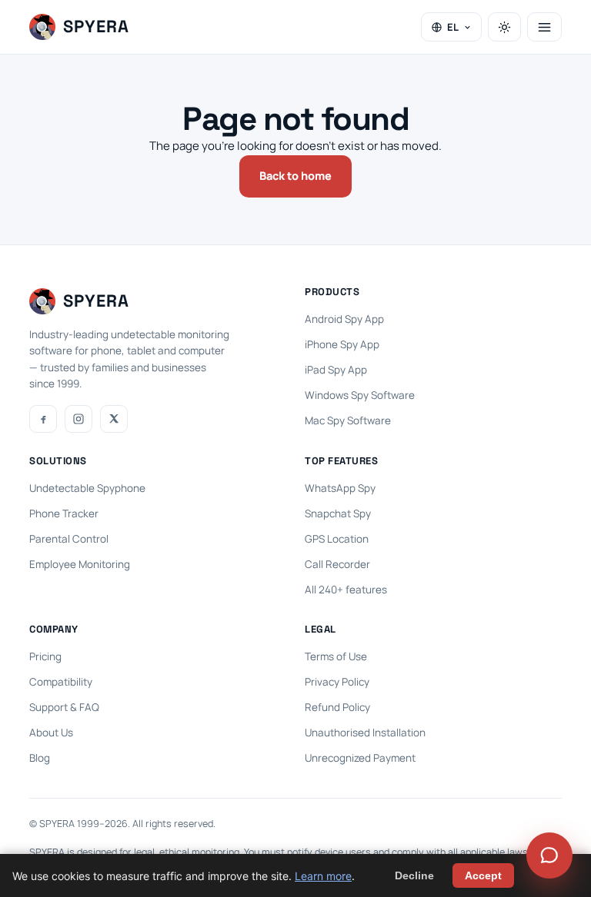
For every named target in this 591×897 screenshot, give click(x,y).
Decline (414, 875)
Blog (39, 758)
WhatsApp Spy (340, 488)
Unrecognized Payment (360, 758)
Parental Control (69, 539)
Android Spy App (344, 319)
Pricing (45, 656)
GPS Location (337, 539)
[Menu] (544, 27)
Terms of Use (336, 656)
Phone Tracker (63, 513)
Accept (483, 875)
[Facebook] (43, 419)
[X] (114, 419)
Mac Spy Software (348, 420)
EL (453, 27)
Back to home (295, 175)
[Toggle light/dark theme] (504, 27)
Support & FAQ (64, 707)
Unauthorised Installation (365, 732)
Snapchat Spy (338, 513)
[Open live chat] (549, 855)
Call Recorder (337, 564)
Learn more (323, 875)
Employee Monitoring (79, 564)
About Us (51, 732)
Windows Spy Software (360, 395)
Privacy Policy (337, 682)
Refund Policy (337, 707)
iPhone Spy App (342, 344)
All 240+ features (346, 589)
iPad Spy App (336, 370)
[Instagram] (78, 419)
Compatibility (60, 682)
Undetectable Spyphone (87, 488)
